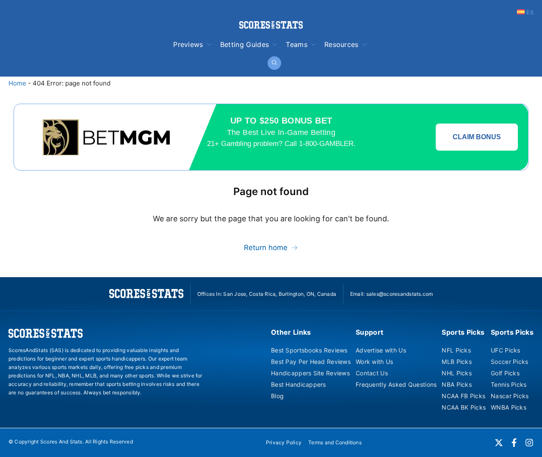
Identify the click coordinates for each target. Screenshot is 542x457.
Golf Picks (505, 373)
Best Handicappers (298, 384)
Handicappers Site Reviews (310, 373)
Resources (341, 44)
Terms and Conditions (335, 442)
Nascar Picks (509, 395)
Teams (296, 44)
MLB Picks (457, 361)
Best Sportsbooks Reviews (309, 350)
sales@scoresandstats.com (399, 294)
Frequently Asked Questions (396, 384)
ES (529, 12)
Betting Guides (244, 44)
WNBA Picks (508, 407)
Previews (188, 44)
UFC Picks (505, 350)
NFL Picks (456, 350)
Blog (277, 395)
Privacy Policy (283, 442)
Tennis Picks (508, 384)
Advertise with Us (381, 350)
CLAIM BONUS (477, 136)
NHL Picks (457, 373)
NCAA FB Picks (463, 395)
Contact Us (372, 373)
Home (17, 83)
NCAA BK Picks (464, 407)
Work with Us (374, 361)
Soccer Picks (509, 361)
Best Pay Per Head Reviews (311, 361)
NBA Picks (457, 384)
